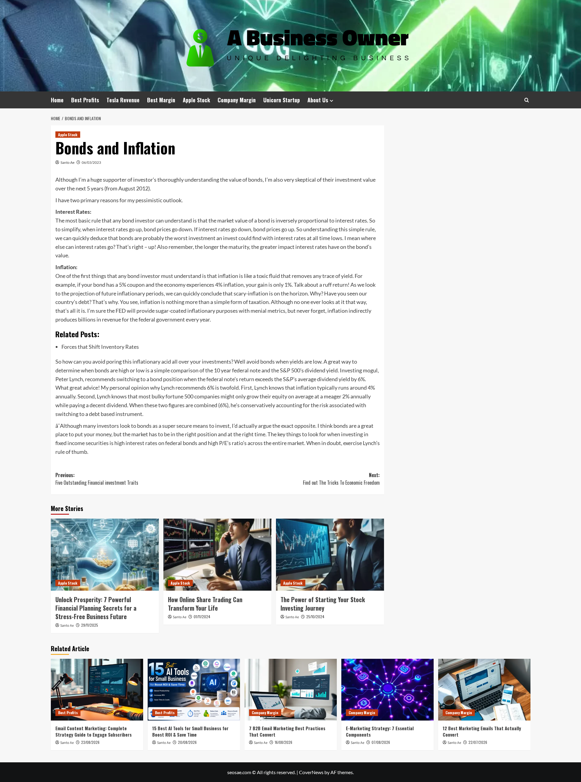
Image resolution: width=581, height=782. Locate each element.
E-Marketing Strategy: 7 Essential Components (380, 731)
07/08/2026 (381, 742)
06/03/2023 (91, 162)
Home (57, 100)
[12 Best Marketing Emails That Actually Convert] (484, 689)
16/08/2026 (283, 742)
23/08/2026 (90, 742)
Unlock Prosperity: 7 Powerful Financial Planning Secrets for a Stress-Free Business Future (95, 608)
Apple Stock (196, 100)
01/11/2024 (202, 616)
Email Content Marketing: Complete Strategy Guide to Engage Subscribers (93, 731)
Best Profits (85, 100)
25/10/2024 (315, 616)
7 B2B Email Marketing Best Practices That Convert (287, 731)
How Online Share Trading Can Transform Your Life (205, 603)
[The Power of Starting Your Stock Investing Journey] (330, 555)
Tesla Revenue (123, 100)
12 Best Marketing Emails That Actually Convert (482, 731)
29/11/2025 (89, 625)
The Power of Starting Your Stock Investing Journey (323, 603)
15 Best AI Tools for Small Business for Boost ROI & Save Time (190, 731)
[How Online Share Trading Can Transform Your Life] (217, 555)
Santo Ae (67, 162)
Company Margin (237, 100)
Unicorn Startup (281, 100)
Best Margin (161, 100)
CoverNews (311, 772)
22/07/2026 (477, 742)
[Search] (526, 100)
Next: (341, 479)
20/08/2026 (187, 742)
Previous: (96, 479)
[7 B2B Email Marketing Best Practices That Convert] (291, 689)
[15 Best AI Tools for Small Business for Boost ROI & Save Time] (194, 689)
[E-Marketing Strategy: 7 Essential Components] (387, 689)
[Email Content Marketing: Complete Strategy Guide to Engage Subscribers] (97, 689)
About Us (317, 100)
